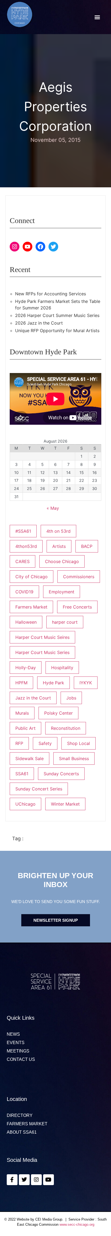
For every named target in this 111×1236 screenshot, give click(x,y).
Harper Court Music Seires (42, 637)
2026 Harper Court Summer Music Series (57, 315)
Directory (20, 1115)
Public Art (25, 728)
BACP (86, 546)
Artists (59, 546)
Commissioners (78, 576)
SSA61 (21, 773)
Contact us (21, 1059)
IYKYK (85, 682)
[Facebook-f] (12, 1179)
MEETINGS (18, 1051)
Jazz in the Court (33, 698)
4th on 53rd (58, 531)
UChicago (25, 804)
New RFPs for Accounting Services (50, 293)
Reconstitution (65, 728)
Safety (45, 743)
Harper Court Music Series (42, 652)
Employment (61, 591)
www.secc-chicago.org (77, 1224)
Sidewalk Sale (29, 758)
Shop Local (78, 743)
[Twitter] (53, 246)
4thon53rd (26, 546)
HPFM (21, 682)
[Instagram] (14, 246)
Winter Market (65, 804)
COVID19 (24, 591)
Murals (22, 713)
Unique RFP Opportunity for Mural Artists (57, 330)
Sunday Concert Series (38, 789)
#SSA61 (23, 531)
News (13, 1034)
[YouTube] (27, 246)
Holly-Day (25, 667)
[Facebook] (40, 246)
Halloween (26, 622)
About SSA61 (22, 1132)
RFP (19, 743)
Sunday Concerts (61, 773)
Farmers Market (31, 607)
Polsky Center (58, 713)
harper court (65, 622)
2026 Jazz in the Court (39, 323)
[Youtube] (48, 1179)
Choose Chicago (62, 561)
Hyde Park (53, 682)
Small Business (74, 758)
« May (53, 508)
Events (16, 1043)
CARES (22, 561)
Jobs (71, 698)
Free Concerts (77, 607)
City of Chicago (31, 576)
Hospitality (62, 667)
